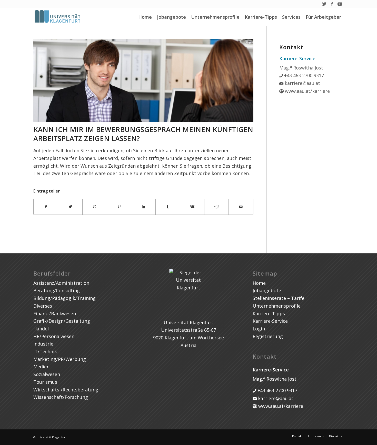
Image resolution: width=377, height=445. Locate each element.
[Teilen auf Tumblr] (168, 207)
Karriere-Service (270, 321)
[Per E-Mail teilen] (241, 207)
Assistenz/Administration (61, 283)
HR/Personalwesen (53, 336)
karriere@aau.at (301, 83)
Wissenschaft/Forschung (60, 397)
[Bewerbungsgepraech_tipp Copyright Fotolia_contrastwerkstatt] (143, 80)
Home (145, 17)
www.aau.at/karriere (307, 91)
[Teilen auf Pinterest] (119, 207)
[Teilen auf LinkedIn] (143, 207)
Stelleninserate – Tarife (278, 298)
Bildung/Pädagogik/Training (64, 298)
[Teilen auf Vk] (192, 207)
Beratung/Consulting (56, 290)
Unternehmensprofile (215, 17)
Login (259, 329)
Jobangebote (171, 17)
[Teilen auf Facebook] (46, 207)
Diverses (42, 306)
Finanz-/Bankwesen (54, 313)
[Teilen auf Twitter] (70, 207)
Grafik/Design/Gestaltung (61, 321)
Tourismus (45, 382)
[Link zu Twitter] (324, 4)
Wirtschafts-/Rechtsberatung (65, 390)
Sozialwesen (46, 374)
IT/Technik (45, 351)
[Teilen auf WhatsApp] (95, 207)
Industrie (43, 344)
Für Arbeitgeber (323, 17)
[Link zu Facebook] (332, 4)
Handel (41, 329)
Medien (41, 366)
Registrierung (268, 336)
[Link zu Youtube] (340, 4)
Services (291, 17)
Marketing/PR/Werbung (59, 359)
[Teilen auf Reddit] (216, 207)
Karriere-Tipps (261, 17)
